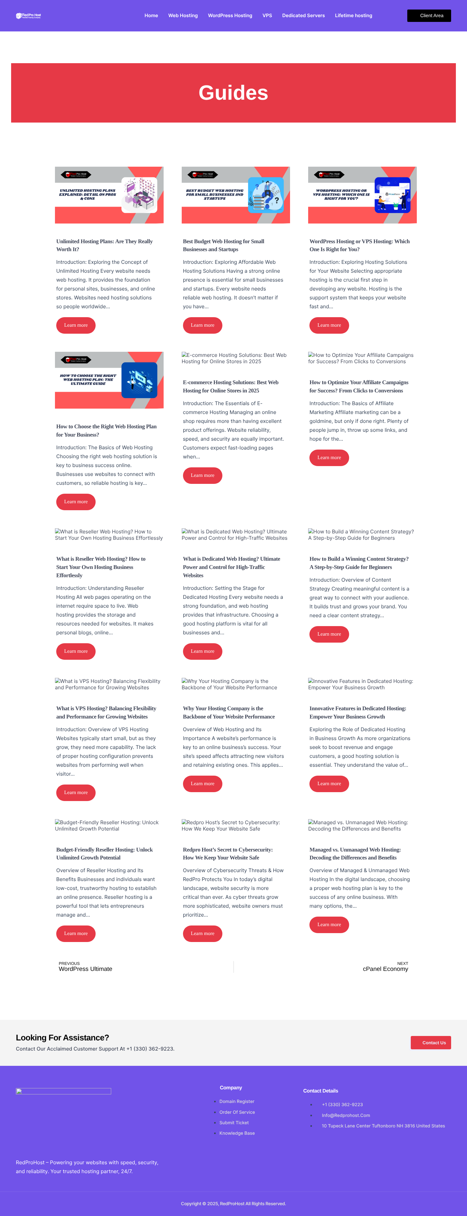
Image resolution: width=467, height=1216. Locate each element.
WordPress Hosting (230, 15)
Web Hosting (183, 15)
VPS (267, 15)
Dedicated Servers (303, 15)
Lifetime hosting (353, 15)
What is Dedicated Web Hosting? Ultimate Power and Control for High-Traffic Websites (231, 567)
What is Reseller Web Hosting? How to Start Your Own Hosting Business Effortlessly (101, 567)
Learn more (76, 325)
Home (151, 15)
